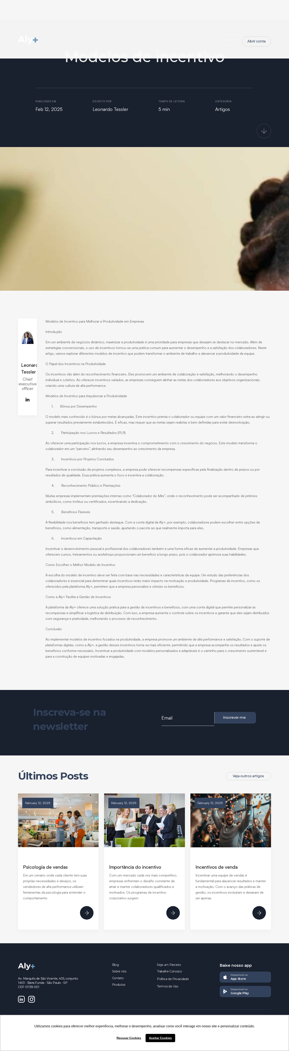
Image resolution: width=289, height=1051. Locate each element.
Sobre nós (119, 971)
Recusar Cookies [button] (129, 1038)
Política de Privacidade (173, 979)
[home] (32, 40)
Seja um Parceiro (169, 965)
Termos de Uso (167, 986)
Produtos (118, 985)
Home (51, 40)
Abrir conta (256, 41)
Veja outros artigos (248, 776)
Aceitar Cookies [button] (160, 1038)
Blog (69, 40)
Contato (88, 40)
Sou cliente (228, 40)
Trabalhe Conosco (169, 971)
